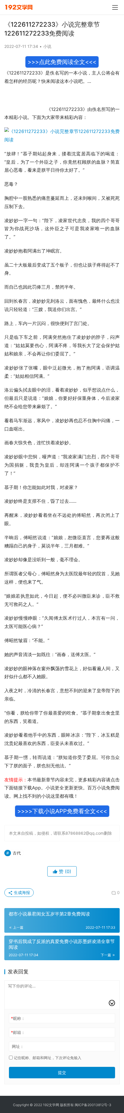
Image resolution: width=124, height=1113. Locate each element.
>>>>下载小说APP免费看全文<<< (62, 811)
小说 (47, 46)
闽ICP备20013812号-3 (93, 1105)
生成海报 (21, 892)
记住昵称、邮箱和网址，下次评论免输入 (47, 1057)
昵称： (18, 1018)
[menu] (115, 7)
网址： (18, 1046)
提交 (62, 1072)
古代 (17, 852)
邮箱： (18, 1032)
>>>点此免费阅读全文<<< (62, 61)
